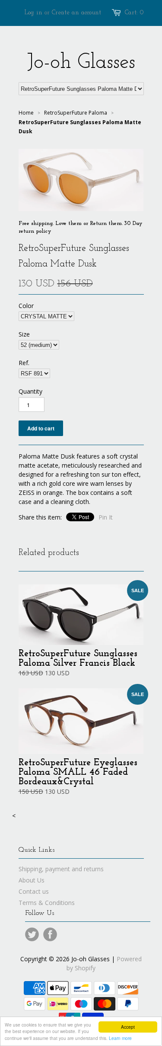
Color (26, 306)
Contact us (34, 891)
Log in (33, 13)
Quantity (30, 391)
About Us (31, 880)
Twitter (32, 934)
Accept (128, 1027)
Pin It (105, 517)
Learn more (120, 1038)
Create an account (76, 13)
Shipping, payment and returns (61, 869)
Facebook (50, 934)
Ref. (24, 363)
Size (24, 334)
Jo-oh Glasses (81, 62)
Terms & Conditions (47, 902)
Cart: (134, 13)
